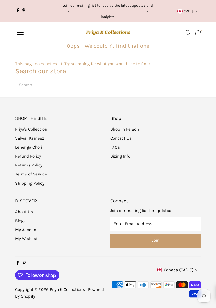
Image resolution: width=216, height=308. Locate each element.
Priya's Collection (31, 129)
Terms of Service (31, 174)
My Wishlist (26, 238)
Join (155, 240)
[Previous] (69, 11)
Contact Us (121, 138)
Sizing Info (120, 156)
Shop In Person (124, 129)
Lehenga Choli (28, 147)
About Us (24, 211)
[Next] (147, 11)
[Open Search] (188, 32)
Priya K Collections (67, 289)
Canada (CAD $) (179, 269)
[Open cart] (198, 32)
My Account (26, 229)
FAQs (115, 147)
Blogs (20, 220)
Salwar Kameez (29, 138)
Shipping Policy (29, 183)
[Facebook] (17, 11)
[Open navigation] (20, 33)
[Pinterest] (24, 11)
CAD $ (189, 11)
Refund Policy (28, 156)
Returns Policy (28, 165)
